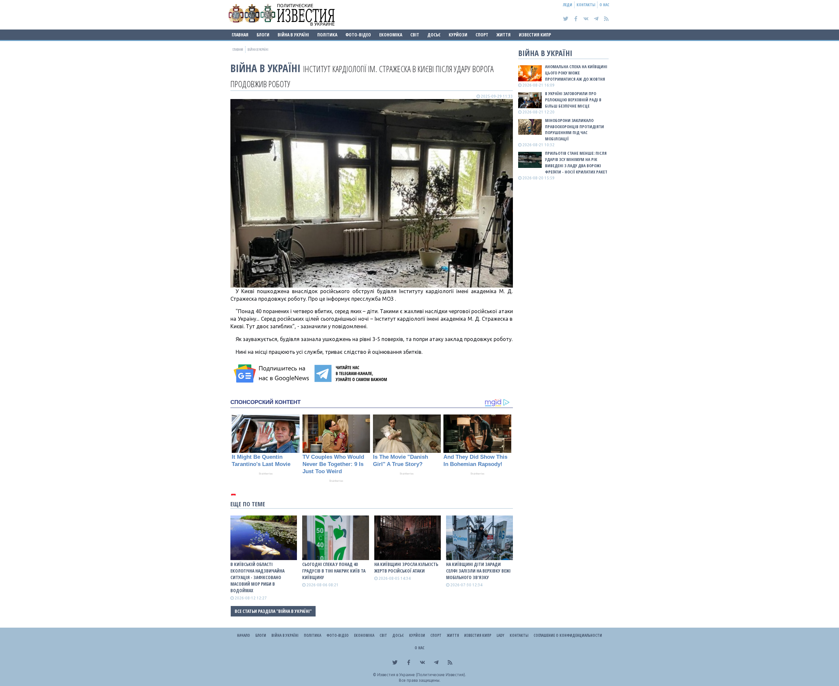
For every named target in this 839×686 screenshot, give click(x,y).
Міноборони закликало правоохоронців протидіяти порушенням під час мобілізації (574, 129)
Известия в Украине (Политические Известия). (421, 675)
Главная (240, 34)
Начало (243, 635)
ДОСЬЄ (433, 34)
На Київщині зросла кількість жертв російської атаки (406, 567)
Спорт (482, 34)
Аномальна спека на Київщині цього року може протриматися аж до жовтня (576, 73)
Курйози (458, 34)
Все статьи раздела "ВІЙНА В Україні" (273, 611)
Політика (327, 34)
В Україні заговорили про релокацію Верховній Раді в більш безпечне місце (573, 100)
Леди (567, 5)
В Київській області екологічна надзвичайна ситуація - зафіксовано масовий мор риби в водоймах (257, 577)
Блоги (263, 34)
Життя (504, 34)
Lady (500, 635)
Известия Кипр (535, 34)
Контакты (585, 5)
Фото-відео (358, 34)
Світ (414, 34)
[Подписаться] (272, 373)
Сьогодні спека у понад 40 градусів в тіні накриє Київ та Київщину (333, 570)
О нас (604, 5)
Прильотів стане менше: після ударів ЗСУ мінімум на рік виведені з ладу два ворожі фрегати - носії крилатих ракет (576, 162)
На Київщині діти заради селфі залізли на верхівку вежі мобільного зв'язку (478, 570)
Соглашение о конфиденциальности (568, 635)
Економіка (390, 34)
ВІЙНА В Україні (293, 34)
